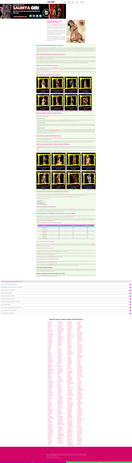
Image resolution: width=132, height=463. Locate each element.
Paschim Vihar (70, 408)
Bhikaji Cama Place (51, 370)
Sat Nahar (79, 353)
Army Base (50, 339)
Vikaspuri (79, 425)
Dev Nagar (50, 413)
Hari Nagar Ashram (61, 339)
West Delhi (79, 436)
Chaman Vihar (50, 383)
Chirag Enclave (50, 392)
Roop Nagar (79, 334)
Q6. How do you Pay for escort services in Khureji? (8, 298)
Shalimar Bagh (80, 369)
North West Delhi (70, 395)
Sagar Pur (79, 340)
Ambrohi (49, 332)
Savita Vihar (80, 356)
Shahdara (79, 363)
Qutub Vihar (70, 429)
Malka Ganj (70, 326)
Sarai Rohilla (80, 348)
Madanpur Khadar (61, 438)
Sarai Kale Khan (80, 347)
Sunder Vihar (80, 395)
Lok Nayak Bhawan (61, 435)
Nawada (69, 374)
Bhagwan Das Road (51, 365)
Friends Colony (50, 427)
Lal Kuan (59, 425)
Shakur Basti (80, 367)
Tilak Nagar (79, 402)
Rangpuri (79, 322)
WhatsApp (99, 462)
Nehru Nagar (70, 377)
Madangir (59, 437)
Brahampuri (50, 376)
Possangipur (70, 415)
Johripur (59, 376)
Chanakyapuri (50, 384)
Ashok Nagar (50, 341)
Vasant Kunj (80, 417)
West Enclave (80, 437)
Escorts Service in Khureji (56, 138)
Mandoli (69, 332)
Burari (49, 379)
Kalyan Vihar (60, 388)
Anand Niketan (50, 334)
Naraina (69, 367)
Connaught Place (51, 398)
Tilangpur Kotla (80, 403)
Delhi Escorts (59, 457)
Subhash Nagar (80, 389)
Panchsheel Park (70, 404)
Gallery (69, 2)
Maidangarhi (70, 322)
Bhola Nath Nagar (51, 372)
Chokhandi (50, 396)
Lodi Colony (60, 432)
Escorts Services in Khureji (68, 196)
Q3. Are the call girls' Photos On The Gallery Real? (8, 290)
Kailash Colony (60, 380)
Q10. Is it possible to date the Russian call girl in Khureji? (9, 310)
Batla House (50, 362)
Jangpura (59, 362)
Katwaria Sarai (60, 401)
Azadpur (49, 347)
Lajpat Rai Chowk (61, 423)
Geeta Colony (50, 434)
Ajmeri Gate (50, 325)
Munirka (69, 356)
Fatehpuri (49, 426)
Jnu (58, 375)
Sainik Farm (80, 341)
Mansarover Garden (71, 335)
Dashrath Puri (50, 405)
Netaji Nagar (70, 380)
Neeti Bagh (69, 376)
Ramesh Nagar (70, 444)
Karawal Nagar (60, 396)
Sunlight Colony (80, 396)
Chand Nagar (50, 385)
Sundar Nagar (80, 394)
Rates (73, 2)
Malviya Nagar (70, 327)
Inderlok (59, 349)
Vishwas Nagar (80, 430)
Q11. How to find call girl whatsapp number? (7, 313)
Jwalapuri (59, 367)
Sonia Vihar (79, 382)
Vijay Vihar (79, 423)
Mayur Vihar (70, 341)
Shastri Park (80, 373)
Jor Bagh (59, 377)
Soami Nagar (80, 381)
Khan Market (60, 404)
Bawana (49, 363)
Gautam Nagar (50, 433)
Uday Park (79, 411)
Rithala (79, 328)
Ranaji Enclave (80, 321)
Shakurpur (79, 368)
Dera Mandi (50, 412)
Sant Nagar (79, 346)
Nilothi (69, 384)
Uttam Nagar (80, 415)
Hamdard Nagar (60, 336)
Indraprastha (60, 354)
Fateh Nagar (50, 424)
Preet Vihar (69, 418)
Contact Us (82, 2)
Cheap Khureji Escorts (72, 209)
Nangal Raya (70, 363)
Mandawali (69, 328)
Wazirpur (79, 435)
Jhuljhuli (59, 374)
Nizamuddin (70, 391)
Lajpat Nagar (60, 422)
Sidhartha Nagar (80, 376)
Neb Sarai (69, 375)
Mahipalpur (70, 321)
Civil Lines (50, 397)
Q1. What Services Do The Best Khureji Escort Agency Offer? (9, 284)
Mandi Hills (70, 329)
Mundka (69, 355)
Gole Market (50, 441)
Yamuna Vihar (80, 439)
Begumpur (50, 364)
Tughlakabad (80, 409)
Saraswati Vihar (80, 349)
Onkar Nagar (70, 397)
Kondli (59, 415)
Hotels (77, 2)
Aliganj (49, 327)
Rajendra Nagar (70, 435)
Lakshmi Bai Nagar (61, 424)
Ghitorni (49, 437)
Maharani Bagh (60, 442)
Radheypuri (70, 430)
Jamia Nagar (60, 360)
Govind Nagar (60, 321)
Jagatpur (59, 355)
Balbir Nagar (50, 357)
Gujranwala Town (61, 329)
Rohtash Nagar (80, 333)
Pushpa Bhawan (70, 424)
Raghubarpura (70, 431)
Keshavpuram (60, 402)
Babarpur (49, 348)
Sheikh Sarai (80, 374)
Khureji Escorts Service (69, 215)
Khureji (59, 409)
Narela (69, 369)
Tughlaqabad (80, 410)
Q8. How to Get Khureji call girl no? (6, 304)
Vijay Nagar (79, 422)
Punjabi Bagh (70, 422)
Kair (58, 382)
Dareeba (49, 403)
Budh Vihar (50, 378)
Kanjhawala (60, 391)
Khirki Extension (60, 408)
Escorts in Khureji (52, 47)
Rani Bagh (79, 325)
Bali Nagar (50, 358)
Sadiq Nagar (80, 336)
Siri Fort (79, 380)
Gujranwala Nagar (61, 328)
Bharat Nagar (50, 369)
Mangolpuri (70, 334)
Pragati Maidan (70, 416)
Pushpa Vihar (70, 425)
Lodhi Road (60, 431)
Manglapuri (70, 333)
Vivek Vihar (79, 431)
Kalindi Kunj (60, 384)
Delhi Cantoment (51, 410)
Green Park (60, 326)
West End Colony (80, 438)
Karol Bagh (60, 398)
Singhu (79, 377)
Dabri (49, 400)
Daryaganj (50, 404)
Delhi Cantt (50, 411)
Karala (59, 394)
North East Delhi (70, 394)
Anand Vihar (50, 336)
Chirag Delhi (50, 391)
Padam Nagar (70, 398)
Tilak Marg (79, 401)
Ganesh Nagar (50, 431)
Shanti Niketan (80, 370)
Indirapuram (60, 353)
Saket (79, 342)
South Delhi (79, 383)
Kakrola (59, 383)
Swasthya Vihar (80, 397)
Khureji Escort (56, 67)
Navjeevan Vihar (70, 373)
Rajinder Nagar (70, 438)
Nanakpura (70, 360)
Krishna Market (60, 418)
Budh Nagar (50, 377)
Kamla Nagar (60, 390)
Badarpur (49, 349)
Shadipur (79, 362)
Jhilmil (59, 373)
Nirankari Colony (70, 387)
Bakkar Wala (50, 355)
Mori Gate (69, 348)
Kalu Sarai (59, 387)
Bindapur (49, 375)
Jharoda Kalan (60, 370)
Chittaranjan (50, 393)
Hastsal (59, 341)
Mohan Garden (70, 347)
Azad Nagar (50, 346)
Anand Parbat (50, 335)
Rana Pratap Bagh (71, 445)
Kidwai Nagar (60, 411)
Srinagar (79, 387)
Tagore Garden (80, 398)
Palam (69, 401)
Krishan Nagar (60, 416)
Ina (58, 347)
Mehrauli (69, 342)
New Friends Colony (71, 382)
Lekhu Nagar (60, 430)
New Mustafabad (70, 383)
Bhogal (49, 371)
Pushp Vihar (70, 423)
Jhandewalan (60, 369)
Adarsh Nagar (50, 321)
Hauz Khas (59, 342)
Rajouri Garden (70, 441)
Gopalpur (49, 444)
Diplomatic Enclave (51, 418)
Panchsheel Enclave (71, 403)
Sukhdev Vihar (80, 390)
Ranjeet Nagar (80, 326)
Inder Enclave (60, 348)
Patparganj (69, 411)
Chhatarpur (50, 389)
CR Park (49, 399)
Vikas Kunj (79, 424)
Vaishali (79, 416)
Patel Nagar (70, 409)
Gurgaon (59, 333)
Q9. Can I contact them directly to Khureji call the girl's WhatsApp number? (11, 307)
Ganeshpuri (50, 432)
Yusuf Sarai (79, 442)
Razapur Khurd (80, 327)
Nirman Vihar (70, 390)
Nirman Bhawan (70, 389)
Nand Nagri (70, 361)
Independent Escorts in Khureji (53, 130)
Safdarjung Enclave (81, 339)
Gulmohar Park (60, 332)
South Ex (79, 384)
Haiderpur (59, 335)
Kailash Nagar (60, 381)
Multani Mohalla (70, 354)
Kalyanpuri (60, 389)
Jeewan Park (60, 368)
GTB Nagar (59, 327)
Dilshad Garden (50, 417)
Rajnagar (69, 440)
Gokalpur (49, 439)
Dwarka (49, 419)
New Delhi (69, 381)
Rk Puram (79, 329)
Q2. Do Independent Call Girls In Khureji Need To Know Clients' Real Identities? (12, 287)
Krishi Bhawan (60, 417)
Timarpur (79, 404)
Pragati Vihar (70, 417)
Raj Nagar (69, 432)
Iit (58, 346)
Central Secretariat (51, 382)
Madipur (59, 439)
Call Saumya (33, 462)
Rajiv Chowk (70, 439)
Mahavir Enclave (60, 443)
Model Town (70, 346)
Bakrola (49, 356)
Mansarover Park (70, 336)
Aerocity (49, 322)
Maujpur (69, 339)
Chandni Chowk (50, 386)
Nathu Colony (70, 370)
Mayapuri (69, 340)
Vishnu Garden (80, 429)
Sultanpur (79, 391)
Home (65, 2)
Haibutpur (59, 334)
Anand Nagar (50, 333)
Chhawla (49, 390)
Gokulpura (50, 440)
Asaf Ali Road (50, 340)
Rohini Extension (80, 332)
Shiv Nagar (79, 375)
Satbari (79, 354)
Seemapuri (79, 361)
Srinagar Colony (80, 388)
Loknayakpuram (60, 436)
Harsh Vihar (60, 340)
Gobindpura (50, 438)
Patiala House (70, 410)
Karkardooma (60, 397)
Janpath (59, 363)
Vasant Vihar (80, 418)
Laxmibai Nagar (60, 429)
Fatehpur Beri (50, 425)
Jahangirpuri (60, 356)
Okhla (69, 396)
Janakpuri (59, 361)
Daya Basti (50, 406)
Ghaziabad (79, 444)
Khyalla (59, 410)
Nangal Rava (70, 362)
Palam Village (70, 402)
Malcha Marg (70, 325)
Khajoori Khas (60, 403)
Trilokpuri (79, 408)
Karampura (60, 395)
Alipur (49, 328)
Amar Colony (50, 329)
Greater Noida (60, 325)
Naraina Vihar (70, 368)
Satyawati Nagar (80, 355)
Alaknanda (50, 326)
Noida (69, 388)
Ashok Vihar (50, 342)
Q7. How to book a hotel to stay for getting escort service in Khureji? (10, 301)
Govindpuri (60, 322)
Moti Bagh (69, 349)
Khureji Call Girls (44, 275)
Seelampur (79, 360)
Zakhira (79, 443)
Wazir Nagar (80, 432)
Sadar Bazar (80, 335)
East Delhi (50, 420)
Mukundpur (70, 353)
